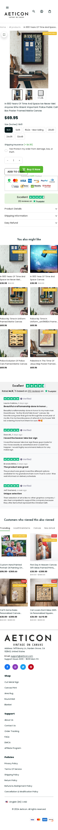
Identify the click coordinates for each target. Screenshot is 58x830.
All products (15, 27)
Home (3, 27)
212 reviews (34, 391)
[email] (22, 656)
